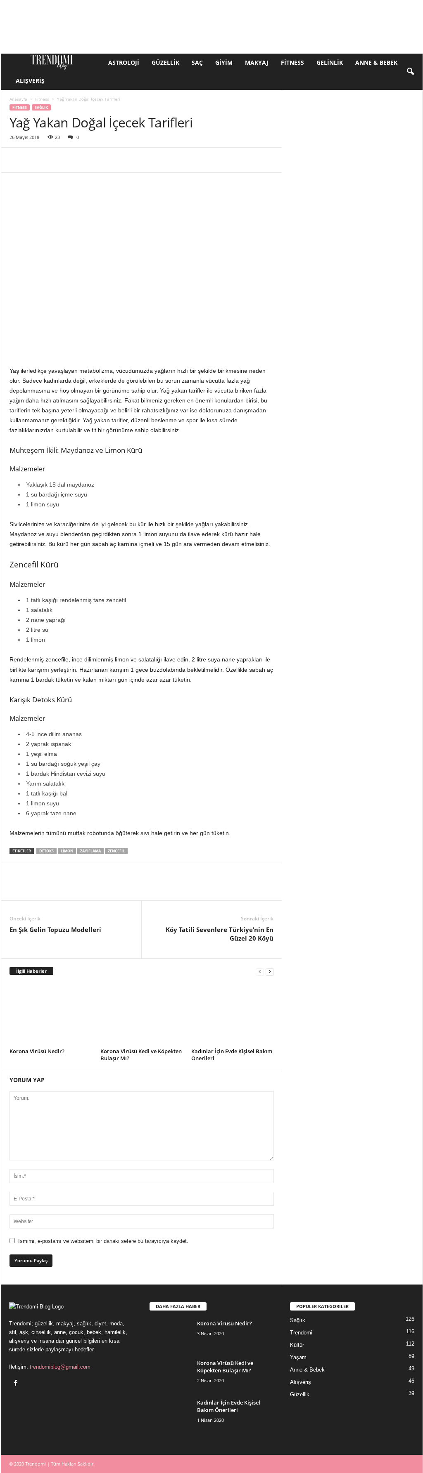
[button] (410, 72)
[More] (265, 160)
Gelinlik (329, 62)
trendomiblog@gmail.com (60, 1367)
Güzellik (165, 62)
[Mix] (208, 160)
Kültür (297, 1345)
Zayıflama (90, 851)
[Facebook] (18, 160)
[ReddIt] (113, 160)
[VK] (227, 160)
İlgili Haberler (31, 971)
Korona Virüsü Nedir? (37, 1051)
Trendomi (301, 1332)
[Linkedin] (94, 160)
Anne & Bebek (376, 62)
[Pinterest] (56, 160)
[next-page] (270, 971)
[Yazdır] (151, 160)
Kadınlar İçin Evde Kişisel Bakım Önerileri (231, 1054)
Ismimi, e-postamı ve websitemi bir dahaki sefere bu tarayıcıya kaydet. (103, 1241)
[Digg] (246, 160)
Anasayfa (18, 99)
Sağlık (41, 107)
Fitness (292, 62)
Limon (67, 851)
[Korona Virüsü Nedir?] (51, 1014)
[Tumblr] (170, 160)
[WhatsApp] (75, 160)
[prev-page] (260, 971)
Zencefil (116, 851)
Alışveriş (30, 81)
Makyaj (257, 62)
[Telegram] (189, 160)
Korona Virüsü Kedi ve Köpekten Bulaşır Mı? (141, 1054)
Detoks (46, 851)
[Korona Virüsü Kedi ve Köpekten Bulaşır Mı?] (141, 1014)
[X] (37, 160)
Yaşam (298, 1357)
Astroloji (123, 62)
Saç (197, 62)
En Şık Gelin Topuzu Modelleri (55, 929)
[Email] (132, 160)
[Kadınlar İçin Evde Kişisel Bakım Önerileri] (232, 1014)
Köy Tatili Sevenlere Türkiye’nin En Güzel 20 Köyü (219, 933)
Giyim (224, 62)
